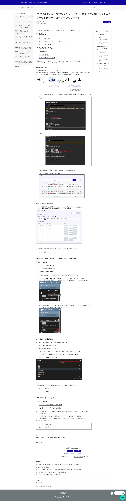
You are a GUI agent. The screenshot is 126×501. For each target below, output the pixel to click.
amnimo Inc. (60, 496)
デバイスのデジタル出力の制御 (103, 43)
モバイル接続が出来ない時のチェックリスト (49, 474)
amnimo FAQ (16, 7)
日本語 (95, 2)
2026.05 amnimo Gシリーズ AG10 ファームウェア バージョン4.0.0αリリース (23, 57)
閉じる (107, 31)
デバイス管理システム (102, 34)
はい (70, 450)
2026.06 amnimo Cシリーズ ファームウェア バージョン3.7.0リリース (23, 52)
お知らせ (23, 7)
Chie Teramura (44, 22)
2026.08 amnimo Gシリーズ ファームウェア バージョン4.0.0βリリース (23, 26)
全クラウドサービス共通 (103, 63)
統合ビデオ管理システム (45, 388)
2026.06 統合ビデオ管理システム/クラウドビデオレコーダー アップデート (23, 48)
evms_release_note (41, 437)
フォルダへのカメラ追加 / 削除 (103, 56)
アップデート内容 (102, 37)
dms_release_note (63, 437)
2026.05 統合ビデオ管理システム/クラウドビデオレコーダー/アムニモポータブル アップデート (23, 63)
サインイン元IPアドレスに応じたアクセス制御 (103, 70)
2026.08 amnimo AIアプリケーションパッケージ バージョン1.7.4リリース (24, 17)
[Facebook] (37, 442)
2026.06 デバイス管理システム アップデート (23, 43)
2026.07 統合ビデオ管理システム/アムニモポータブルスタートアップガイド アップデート (23, 38)
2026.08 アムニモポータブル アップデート (23, 21)
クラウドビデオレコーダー (45, 391)
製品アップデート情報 (31, 7)
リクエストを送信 (80, 2)
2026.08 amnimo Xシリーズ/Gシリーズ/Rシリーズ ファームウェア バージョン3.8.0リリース (23, 32)
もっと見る (16, 66)
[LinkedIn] (41, 442)
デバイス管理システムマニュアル (47, 252)
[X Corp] (39, 442)
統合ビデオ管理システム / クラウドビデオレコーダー (103, 48)
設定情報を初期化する (43, 467)
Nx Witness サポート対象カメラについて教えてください (52, 472)
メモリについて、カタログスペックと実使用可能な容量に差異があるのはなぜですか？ (59, 469)
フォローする (107, 22)
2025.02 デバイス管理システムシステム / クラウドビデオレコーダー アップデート (58, 464)
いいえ (77, 450)
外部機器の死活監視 (103, 40)
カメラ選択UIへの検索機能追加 (103, 60)
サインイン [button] (89, 2)
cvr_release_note (52, 437)
